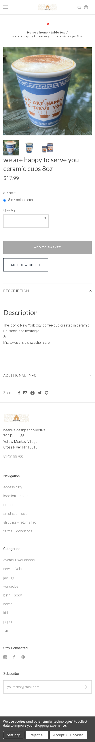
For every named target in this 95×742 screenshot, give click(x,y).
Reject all (37, 735)
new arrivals (12, 569)
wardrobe (10, 586)
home (7, 604)
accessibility (12, 487)
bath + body (12, 595)
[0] (86, 7)
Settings (14, 735)
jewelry (8, 578)
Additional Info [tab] (20, 375)
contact (9, 505)
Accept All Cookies (68, 735)
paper (7, 622)
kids (6, 613)
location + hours (15, 496)
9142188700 (13, 456)
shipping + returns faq (19, 522)
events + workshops (19, 560)
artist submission (16, 513)
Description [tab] (16, 291)
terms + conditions (17, 531)
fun (5, 630)
